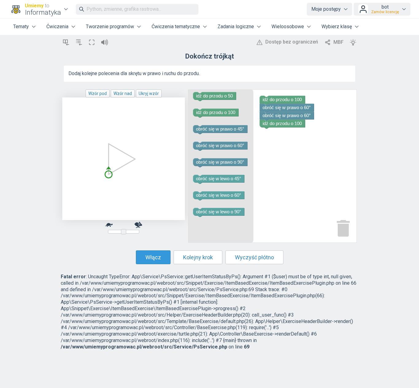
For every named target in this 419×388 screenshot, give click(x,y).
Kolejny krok (198, 257)
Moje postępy (326, 9)
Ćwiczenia (57, 26)
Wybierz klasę (336, 26)
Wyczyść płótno (254, 257)
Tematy (21, 26)
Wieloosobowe (287, 26)
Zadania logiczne (235, 26)
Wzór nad (122, 93)
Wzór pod (97, 93)
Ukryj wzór (149, 93)
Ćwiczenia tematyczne (176, 26)
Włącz (153, 257)
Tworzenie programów (110, 26)
